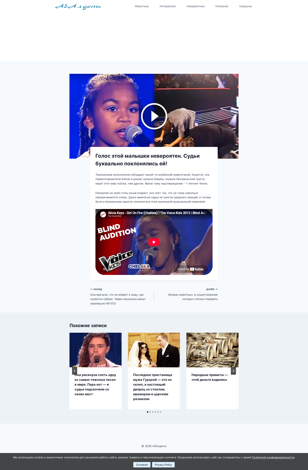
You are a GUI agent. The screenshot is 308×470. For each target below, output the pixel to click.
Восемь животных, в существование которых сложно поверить (193, 294)
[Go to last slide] (74, 371)
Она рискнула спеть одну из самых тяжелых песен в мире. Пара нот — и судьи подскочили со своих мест (95, 384)
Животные (142, 6)
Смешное (245, 6)
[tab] (147, 412)
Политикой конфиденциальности (273, 457)
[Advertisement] (154, 36)
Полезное (221, 6)
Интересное (168, 6)
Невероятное (196, 6)
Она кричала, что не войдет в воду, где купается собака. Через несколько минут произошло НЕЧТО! (118, 296)
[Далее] (233, 371)
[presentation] (95, 350)
